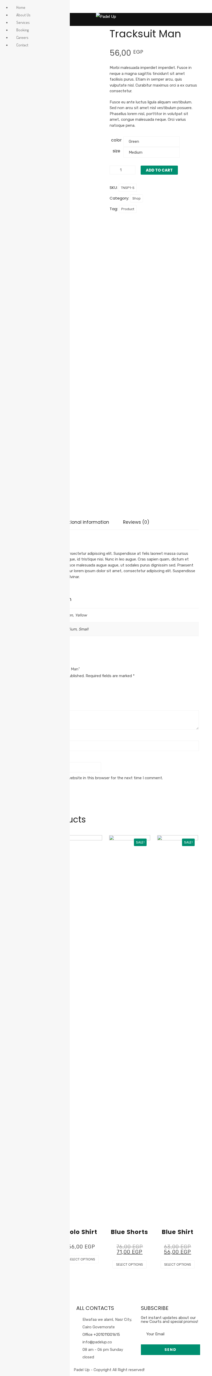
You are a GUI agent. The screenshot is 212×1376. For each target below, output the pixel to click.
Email (19, 756)
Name (19, 735)
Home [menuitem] (20, 7)
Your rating (24, 685)
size (116, 151)
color (116, 140)
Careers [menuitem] (22, 37)
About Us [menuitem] (23, 14)
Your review (24, 704)
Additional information (84, 522)
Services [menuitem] (23, 22)
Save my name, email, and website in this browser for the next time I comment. (92, 778)
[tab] (84, 522)
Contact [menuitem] (22, 44)
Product (127, 209)
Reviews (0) (136, 522)
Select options (81, 1259)
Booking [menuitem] (22, 29)
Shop (136, 198)
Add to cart (159, 170)
